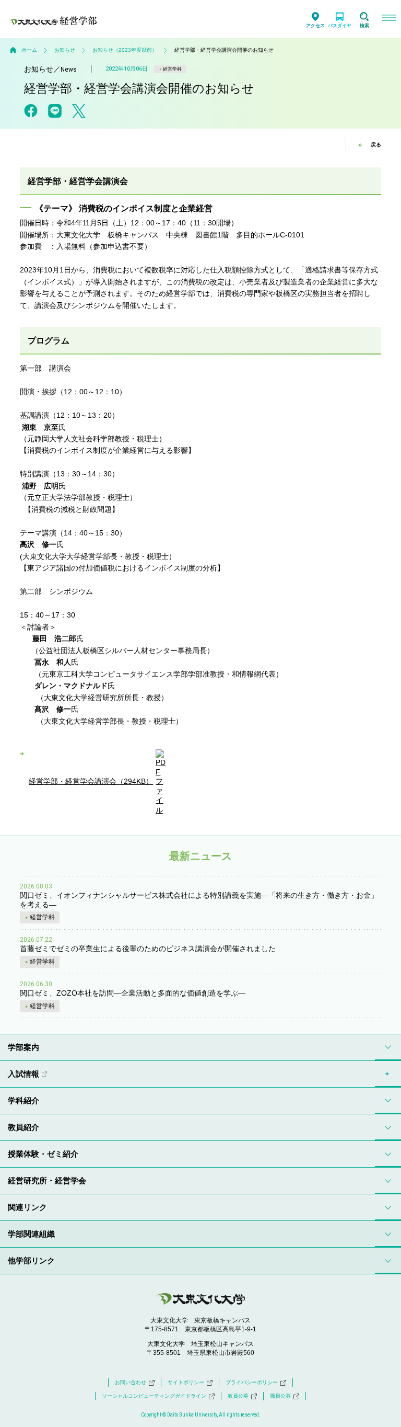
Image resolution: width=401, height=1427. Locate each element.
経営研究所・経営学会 (47, 1180)
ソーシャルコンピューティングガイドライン (154, 1396)
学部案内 (23, 1047)
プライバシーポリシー (252, 1382)
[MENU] (388, 19)
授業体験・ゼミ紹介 (43, 1153)
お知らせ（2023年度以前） (124, 50)
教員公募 (238, 1396)
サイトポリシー (186, 1382)
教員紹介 (23, 1127)
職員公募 (280, 1396)
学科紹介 (23, 1100)
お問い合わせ (130, 1382)
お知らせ (64, 50)
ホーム (29, 50)
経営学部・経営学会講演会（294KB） (91, 781)
